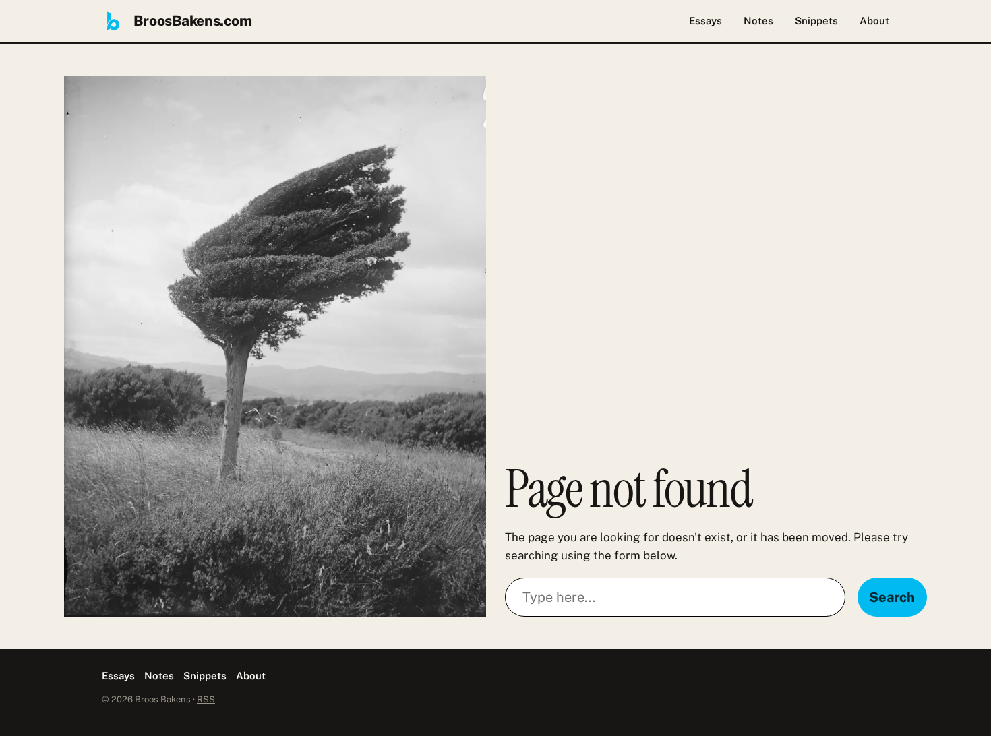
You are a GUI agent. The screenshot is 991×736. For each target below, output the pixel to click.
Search (892, 597)
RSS (206, 699)
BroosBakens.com (192, 20)
